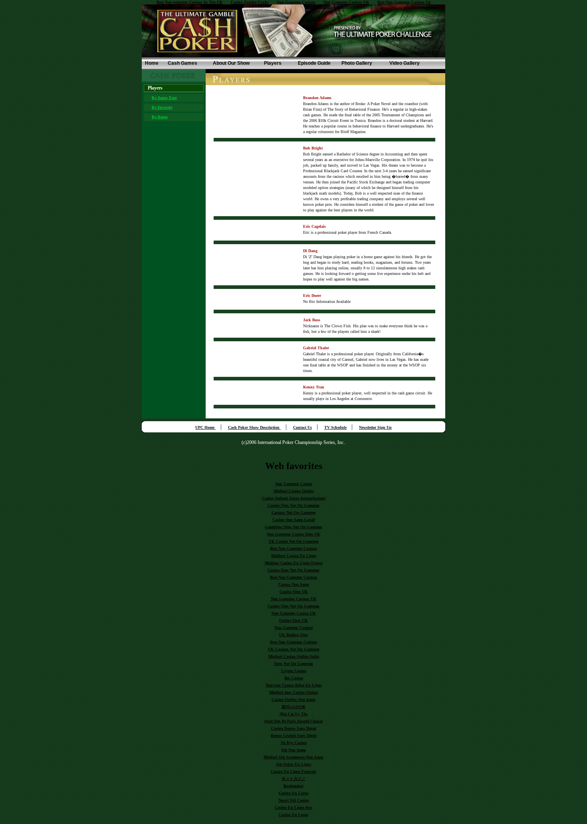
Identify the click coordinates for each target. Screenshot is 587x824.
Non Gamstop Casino (293, 484)
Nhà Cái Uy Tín (293, 714)
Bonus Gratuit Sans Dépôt (294, 735)
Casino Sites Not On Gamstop (293, 505)
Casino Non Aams (293, 584)
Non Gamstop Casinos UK (294, 599)
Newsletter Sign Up (375, 427)
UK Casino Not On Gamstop (294, 541)
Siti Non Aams (293, 750)
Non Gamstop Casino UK (294, 613)
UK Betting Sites (293, 635)
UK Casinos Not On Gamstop (293, 649)
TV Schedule (335, 427)
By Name (160, 117)
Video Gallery (404, 63)
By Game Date (164, 98)
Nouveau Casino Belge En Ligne (294, 685)
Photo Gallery (356, 63)
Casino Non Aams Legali (293, 519)
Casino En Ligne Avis (293, 807)
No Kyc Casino (294, 742)
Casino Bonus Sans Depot (293, 728)
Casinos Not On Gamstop (294, 512)
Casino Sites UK (294, 591)
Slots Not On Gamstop (293, 663)
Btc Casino (293, 678)
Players (273, 63)
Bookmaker (293, 786)
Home (152, 63)
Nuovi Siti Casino (293, 800)
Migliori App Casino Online (293, 692)
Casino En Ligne (293, 793)
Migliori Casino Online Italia (293, 656)
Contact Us (302, 427)
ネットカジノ (293, 778)
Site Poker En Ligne (293, 764)
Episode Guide (314, 63)
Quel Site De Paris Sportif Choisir (293, 721)
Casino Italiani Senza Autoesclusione (293, 498)
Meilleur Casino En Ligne (293, 555)
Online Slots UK (293, 620)
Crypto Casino (293, 671)
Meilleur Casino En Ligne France (294, 563)
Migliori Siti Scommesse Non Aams (293, 757)
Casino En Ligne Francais (293, 771)
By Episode (162, 107)
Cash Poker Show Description (254, 427)
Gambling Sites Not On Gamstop (293, 527)
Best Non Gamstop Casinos (293, 548)
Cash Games (182, 63)
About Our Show (231, 63)
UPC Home (205, 427)
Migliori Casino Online (294, 491)
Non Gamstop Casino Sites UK (293, 534)
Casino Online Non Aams (293, 699)
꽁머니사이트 (293, 707)
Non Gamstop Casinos (293, 627)
